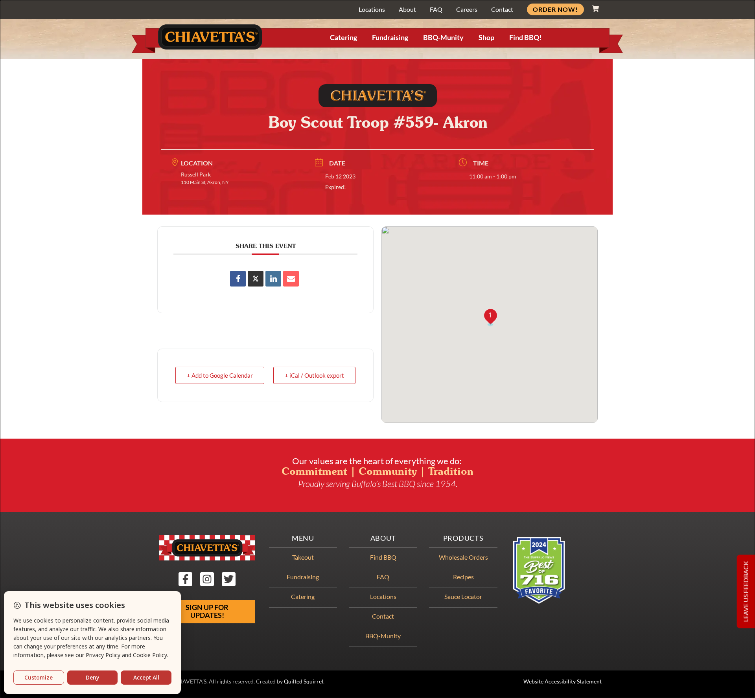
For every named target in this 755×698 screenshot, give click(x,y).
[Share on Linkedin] (273, 279)
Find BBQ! (525, 37)
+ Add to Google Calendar (220, 375)
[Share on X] (255, 279)
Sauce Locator (463, 596)
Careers (466, 9)
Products (463, 538)
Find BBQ (383, 557)
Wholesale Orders (463, 557)
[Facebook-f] (185, 579)
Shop (486, 37)
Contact (502, 9)
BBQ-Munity (443, 37)
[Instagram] (207, 579)
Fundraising (390, 37)
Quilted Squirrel (303, 681)
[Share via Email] (291, 279)
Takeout (303, 557)
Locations (372, 9)
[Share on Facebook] (238, 279)
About (407, 9)
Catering (343, 37)
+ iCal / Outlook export (314, 375)
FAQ (436, 9)
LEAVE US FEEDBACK (745, 591)
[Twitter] (229, 579)
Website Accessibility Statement (562, 681)
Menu (303, 538)
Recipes (463, 576)
